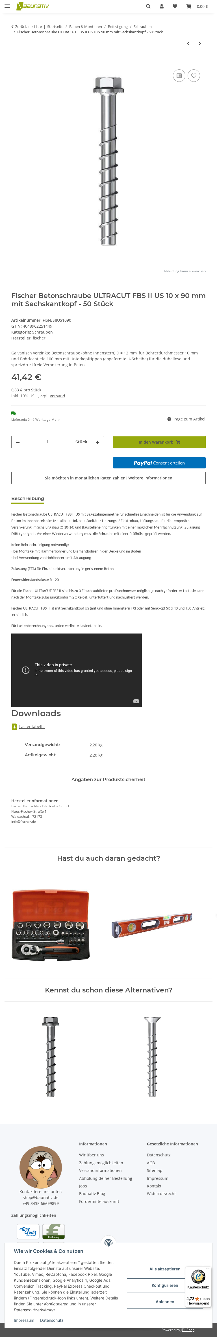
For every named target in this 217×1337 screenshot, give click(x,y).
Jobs (83, 1186)
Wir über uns (91, 1155)
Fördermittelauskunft (99, 1201)
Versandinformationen (100, 1170)
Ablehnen (165, 1301)
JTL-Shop (187, 1329)
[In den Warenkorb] (15, 62)
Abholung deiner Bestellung (105, 1178)
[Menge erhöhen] (97, 442)
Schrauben (42, 332)
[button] (148, 6)
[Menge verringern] (18, 442)
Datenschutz (52, 1320)
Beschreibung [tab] (27, 498)
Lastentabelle (32, 726)
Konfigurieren (165, 1285)
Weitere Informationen (150, 478)
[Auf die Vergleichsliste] (179, 75)
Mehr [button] (55, 419)
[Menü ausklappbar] (7, 3)
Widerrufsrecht (161, 1193)
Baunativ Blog (92, 1193)
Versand (57, 395)
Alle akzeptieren (165, 1268)
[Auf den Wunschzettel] (194, 75)
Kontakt (154, 1186)
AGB (151, 1162)
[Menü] (208, 1269)
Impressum (24, 1320)
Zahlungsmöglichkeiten (101, 1162)
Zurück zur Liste (28, 26)
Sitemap (154, 1170)
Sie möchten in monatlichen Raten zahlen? (108, 478)
